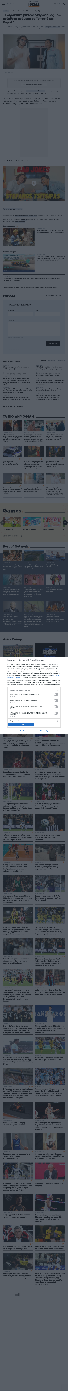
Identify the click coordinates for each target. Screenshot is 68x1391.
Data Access (34, 731)
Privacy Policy (44, 731)
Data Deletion (24, 731)
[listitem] (34, 690)
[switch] (56, 694)
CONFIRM (21, 724)
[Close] (64, 660)
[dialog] (34, 695)
